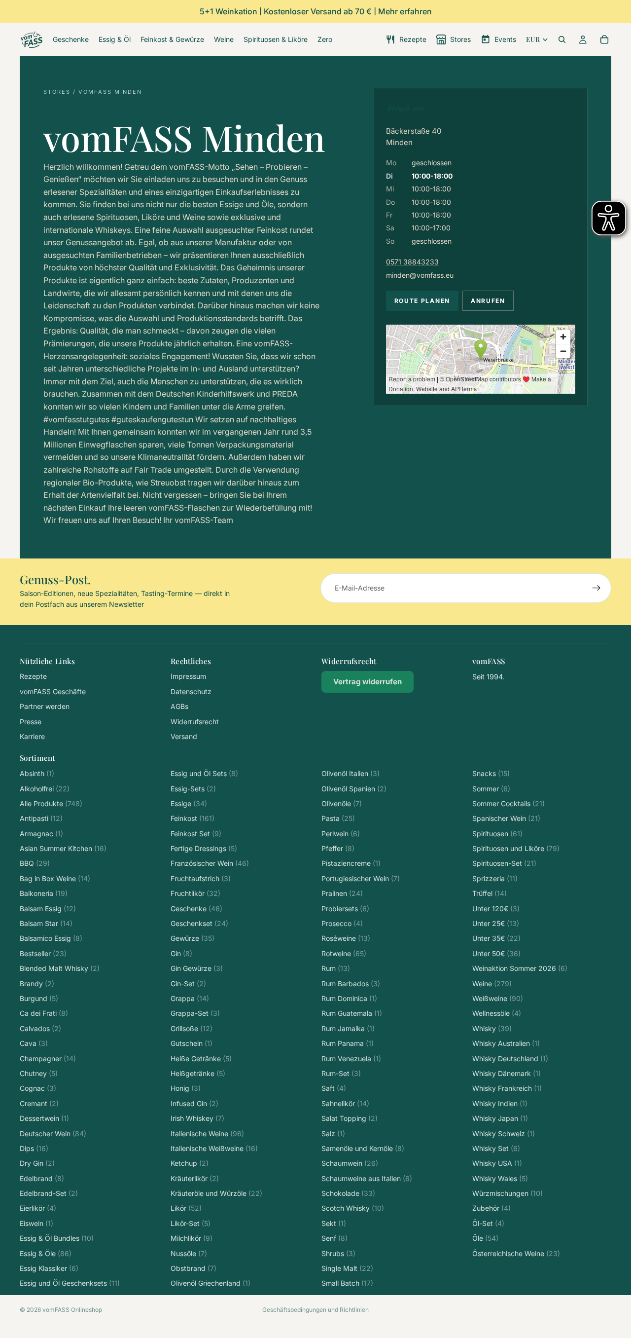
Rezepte (33, 676)
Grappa (190, 998)
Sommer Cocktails (508, 803)
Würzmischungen (507, 1193)
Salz (333, 1133)
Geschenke (196, 908)
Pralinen (342, 893)
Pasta (338, 818)
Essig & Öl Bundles (57, 1238)
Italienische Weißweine (214, 1148)
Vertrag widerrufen (367, 681)
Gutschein (191, 1043)
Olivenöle (341, 803)
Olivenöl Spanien (353, 788)
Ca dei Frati (44, 1013)
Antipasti (41, 818)
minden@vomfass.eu (420, 275)
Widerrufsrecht (195, 721)
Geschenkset (199, 923)
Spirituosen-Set (504, 863)
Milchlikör (191, 1238)
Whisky (492, 1028)
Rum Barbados (350, 983)
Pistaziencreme (351, 863)
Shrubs (338, 1253)
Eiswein (36, 1223)
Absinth (37, 773)
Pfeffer (337, 848)
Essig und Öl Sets (204, 773)
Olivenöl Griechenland (210, 1283)
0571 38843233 (412, 262)
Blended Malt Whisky (60, 968)
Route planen (422, 300)
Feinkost (192, 818)
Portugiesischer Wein (360, 878)
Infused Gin (194, 1103)
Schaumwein (349, 1163)
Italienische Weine (207, 1133)
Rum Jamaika (348, 1028)
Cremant (39, 1103)
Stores (56, 91)
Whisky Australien (506, 1043)
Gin (181, 953)
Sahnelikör (345, 1103)
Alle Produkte (51, 803)
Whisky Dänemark (506, 1073)
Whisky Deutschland (510, 1058)
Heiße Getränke (201, 1058)
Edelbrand (42, 1178)
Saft (333, 1088)
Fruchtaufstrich (201, 878)
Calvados (40, 1028)
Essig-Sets (193, 788)
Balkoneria (44, 893)
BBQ (35, 863)
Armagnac (41, 833)
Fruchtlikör (195, 893)
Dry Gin (37, 1163)
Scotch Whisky (352, 1208)
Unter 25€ (495, 923)
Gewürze (192, 938)
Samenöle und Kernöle (362, 1148)
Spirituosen (497, 833)
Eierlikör (38, 1208)
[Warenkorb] (604, 39)
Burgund (39, 998)
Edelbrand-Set (49, 1193)
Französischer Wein (210, 863)
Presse (30, 721)
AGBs (179, 706)
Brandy (37, 983)
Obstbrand (193, 1268)
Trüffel (489, 893)
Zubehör (491, 1208)
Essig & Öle (45, 1253)
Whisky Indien (499, 1103)
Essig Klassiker (49, 1268)
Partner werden (45, 706)
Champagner (48, 1058)
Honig (186, 1088)
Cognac (38, 1088)
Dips (34, 1148)
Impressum (188, 676)
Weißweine (497, 998)
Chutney (39, 1073)
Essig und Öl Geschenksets (70, 1283)
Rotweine (343, 953)
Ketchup (190, 1163)
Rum (335, 968)
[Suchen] (562, 39)
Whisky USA (497, 1163)
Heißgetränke (198, 1073)
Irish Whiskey (197, 1118)
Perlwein (340, 833)
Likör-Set (190, 1223)
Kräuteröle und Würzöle (216, 1193)
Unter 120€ (496, 908)
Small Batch (347, 1283)
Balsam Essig (48, 908)
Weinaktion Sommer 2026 (519, 968)
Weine (492, 983)
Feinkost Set (196, 833)
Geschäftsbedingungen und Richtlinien (315, 1309)
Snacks (491, 773)
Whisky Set (496, 1148)
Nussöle (189, 1253)
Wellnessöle (496, 1013)
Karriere (32, 736)
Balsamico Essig (51, 938)
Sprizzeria (495, 878)
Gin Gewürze (197, 968)
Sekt (333, 1223)
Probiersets (345, 908)
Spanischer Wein (506, 818)
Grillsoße (191, 1028)
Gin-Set (188, 983)
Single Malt (347, 1268)
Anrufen (488, 300)
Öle (485, 1238)
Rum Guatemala (351, 1013)
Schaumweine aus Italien (366, 1178)
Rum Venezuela (351, 1058)
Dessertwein (44, 1118)
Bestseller (43, 953)
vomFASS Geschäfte (53, 691)
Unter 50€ (496, 953)
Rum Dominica (349, 998)
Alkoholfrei (45, 788)
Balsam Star (46, 923)
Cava (34, 1043)
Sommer (491, 788)
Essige (189, 803)
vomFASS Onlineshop (72, 1309)
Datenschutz (191, 691)
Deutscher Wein (53, 1133)
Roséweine (345, 938)
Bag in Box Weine (55, 878)
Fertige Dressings (204, 848)
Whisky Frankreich (507, 1088)
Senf (334, 1238)
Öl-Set (488, 1223)
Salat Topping (349, 1118)
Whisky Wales (500, 1178)
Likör (186, 1208)
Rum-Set (341, 1073)
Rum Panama (347, 1043)
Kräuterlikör (195, 1178)
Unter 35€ (496, 938)
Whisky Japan (500, 1118)
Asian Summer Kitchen (63, 848)
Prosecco (342, 923)
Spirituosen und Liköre (516, 848)
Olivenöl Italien (350, 773)
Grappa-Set (195, 1013)
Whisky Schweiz (503, 1133)
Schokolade (348, 1193)
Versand (184, 736)
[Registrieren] (596, 588)
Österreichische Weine (516, 1253)
